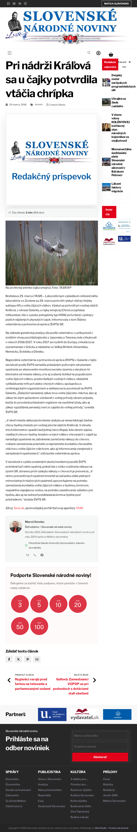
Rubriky (108, 784)
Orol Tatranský (79, 811)
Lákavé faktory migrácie (117, 187)
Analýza (43, 784)
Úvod (106, 779)
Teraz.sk (19, 508)
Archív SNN (110, 795)
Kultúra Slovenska (82, 795)
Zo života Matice (16, 801)
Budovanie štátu (80, 806)
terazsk (39, 104)
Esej (41, 801)
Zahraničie (12, 795)
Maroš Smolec (35, 522)
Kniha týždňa (78, 801)
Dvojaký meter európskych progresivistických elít (123, 83)
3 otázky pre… (79, 779)
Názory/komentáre (50, 790)
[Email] (28, 555)
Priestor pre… (79, 784)
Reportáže (44, 795)
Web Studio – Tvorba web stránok (111, 828)
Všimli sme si (14, 806)
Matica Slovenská (116, 3)
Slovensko (12, 779)
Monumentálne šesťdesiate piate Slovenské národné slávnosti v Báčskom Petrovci (121, 162)
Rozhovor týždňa (80, 790)
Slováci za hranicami (18, 790)
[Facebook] (42, 555)
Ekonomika (13, 784)
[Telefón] (35, 555)
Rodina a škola (79, 817)
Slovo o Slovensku (49, 779)
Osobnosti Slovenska (51, 806)
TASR (79, 508)
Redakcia (109, 790)
